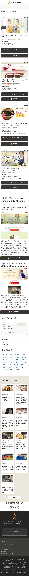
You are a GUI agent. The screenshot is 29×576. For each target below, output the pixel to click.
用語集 (15, 534)
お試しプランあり (8, 328)
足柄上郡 (16, 365)
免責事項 (18, 524)
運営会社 (13, 522)
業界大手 (6, 327)
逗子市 (12, 360)
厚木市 (23, 360)
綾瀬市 (5, 365)
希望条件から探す (6, 551)
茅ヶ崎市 (5, 360)
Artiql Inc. (22, 574)
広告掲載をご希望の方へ (8, 524)
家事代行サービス (8, 541)
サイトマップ (15, 529)
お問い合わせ (20, 522)
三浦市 (5, 367)
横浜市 (5, 355)
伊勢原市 (11, 362)
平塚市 (12, 357)
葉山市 (22, 365)
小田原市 (24, 357)
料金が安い (13, 327)
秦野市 (17, 360)
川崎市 (10, 355)
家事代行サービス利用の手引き (8, 544)
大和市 (5, 362)
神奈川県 (5, 344)
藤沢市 (23, 355)
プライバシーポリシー (8, 526)
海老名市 (18, 362)
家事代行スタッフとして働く (8, 553)
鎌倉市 (17, 357)
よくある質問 (15, 531)
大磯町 (16, 367)
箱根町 (22, 367)
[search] (26, 1)
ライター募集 (6, 522)
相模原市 (5, 357)
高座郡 (17, 369)
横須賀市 (17, 355)
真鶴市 (12, 369)
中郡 (10, 365)
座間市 (24, 362)
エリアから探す (5, 549)
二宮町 (10, 367)
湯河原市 (5, 369)
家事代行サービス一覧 (7, 547)
